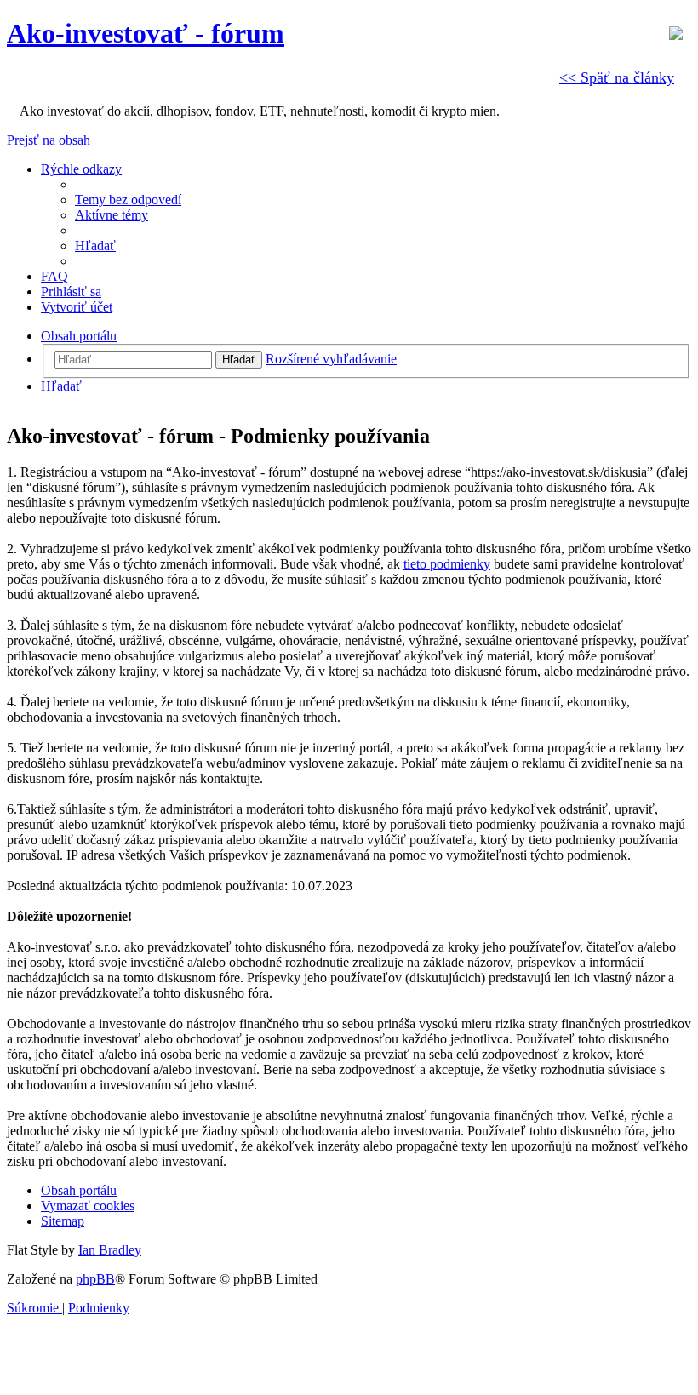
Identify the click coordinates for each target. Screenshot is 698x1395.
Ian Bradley (109, 1250)
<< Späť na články (616, 77)
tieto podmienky (446, 564)
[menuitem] (128, 199)
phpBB (95, 1279)
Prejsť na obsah (48, 140)
